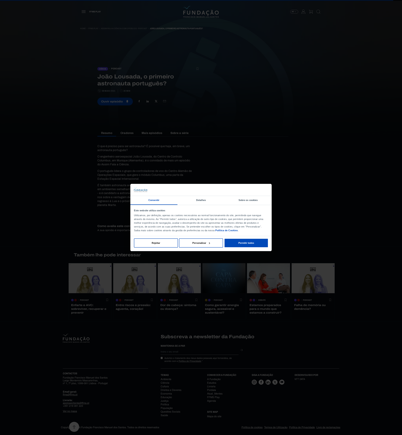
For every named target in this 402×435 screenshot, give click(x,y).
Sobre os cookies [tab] (248, 200)
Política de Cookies (226, 230)
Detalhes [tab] (201, 200)
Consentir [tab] (153, 200)
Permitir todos (246, 243)
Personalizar (199, 243)
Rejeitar (156, 243)
